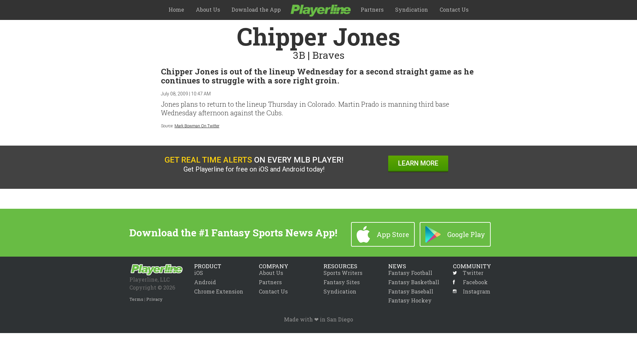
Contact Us (454, 9)
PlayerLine (321, 11)
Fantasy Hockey (410, 300)
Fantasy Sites (341, 282)
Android (205, 282)
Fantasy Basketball (413, 282)
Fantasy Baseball (410, 291)
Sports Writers (342, 272)
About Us (208, 9)
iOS (198, 272)
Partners (372, 9)
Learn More (418, 163)
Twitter (473, 273)
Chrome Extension (218, 291)
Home (176, 9)
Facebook (475, 282)
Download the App (256, 9)
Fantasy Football (410, 272)
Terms (136, 299)
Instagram (476, 291)
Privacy (154, 299)
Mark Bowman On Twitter (197, 126)
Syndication (411, 9)
